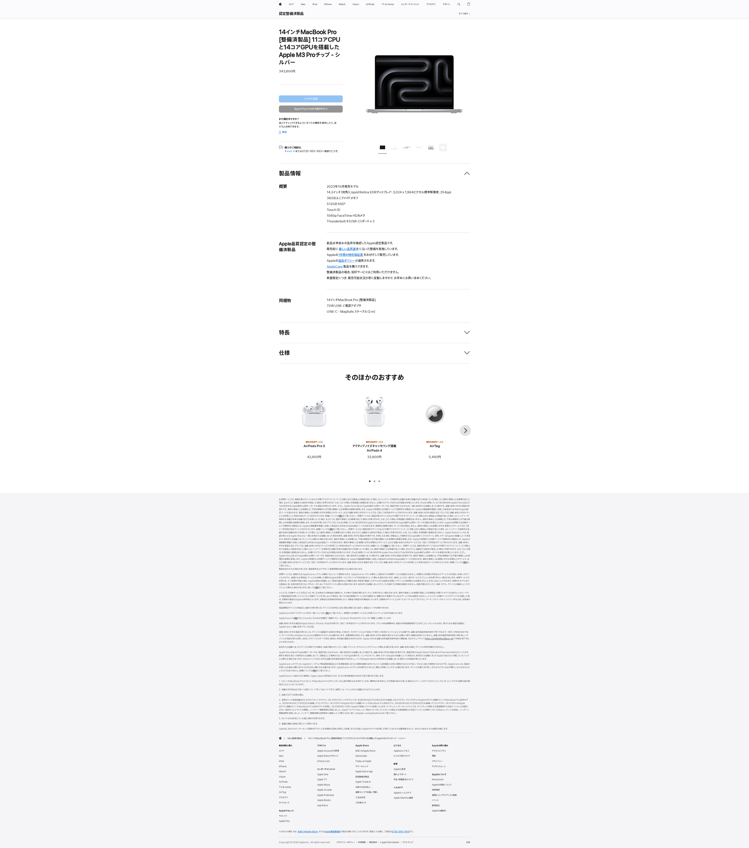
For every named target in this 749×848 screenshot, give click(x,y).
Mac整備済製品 (295, 738)
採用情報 (436, 790)
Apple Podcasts (325, 795)
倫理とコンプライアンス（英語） (444, 795)
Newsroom (438, 779)
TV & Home (285, 787)
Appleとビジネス (401, 750)
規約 (341, 516)
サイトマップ (408, 842)
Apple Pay (284, 821)
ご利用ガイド (360, 802)
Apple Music (323, 784)
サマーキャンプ (361, 766)
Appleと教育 (400, 769)
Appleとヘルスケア (402, 792)
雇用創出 (436, 805)
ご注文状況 (360, 797)
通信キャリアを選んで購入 (366, 792)
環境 (434, 756)
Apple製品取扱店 (333, 831)
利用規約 (362, 842)
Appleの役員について (442, 784)
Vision (282, 776)
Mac (281, 756)
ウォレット (283, 815)
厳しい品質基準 (349, 249)
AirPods (283, 782)
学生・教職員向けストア (403, 779)
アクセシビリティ (439, 750)
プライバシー (437, 761)
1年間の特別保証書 (351, 255)
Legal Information (389, 842)
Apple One (322, 774)
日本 (468, 842)
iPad (281, 761)
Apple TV (322, 779)
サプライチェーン (439, 766)
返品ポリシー (346, 261)
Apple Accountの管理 (328, 750)
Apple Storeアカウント (327, 756)
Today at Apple (363, 761)
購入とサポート (400, 774)
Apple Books (324, 800)
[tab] (382, 148)
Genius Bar (361, 756)
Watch (282, 771)
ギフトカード (284, 802)
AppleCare (335, 267)
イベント (435, 800)
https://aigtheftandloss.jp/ (439, 638)
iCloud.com (323, 761)
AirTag (282, 792)
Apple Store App (364, 771)
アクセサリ (283, 797)
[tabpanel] (414, 84)
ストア (281, 750)
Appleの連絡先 (439, 810)
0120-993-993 (400, 831)
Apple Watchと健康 (403, 797)
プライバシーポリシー (345, 842)
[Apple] (280, 738)
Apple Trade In (363, 782)
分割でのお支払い (363, 787)
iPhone (283, 766)
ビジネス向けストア (402, 756)
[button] (459, 4)
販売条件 (373, 842)
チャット (290, 151)
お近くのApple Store (365, 750)
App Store (322, 805)
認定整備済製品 (291, 14)
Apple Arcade (324, 790)
